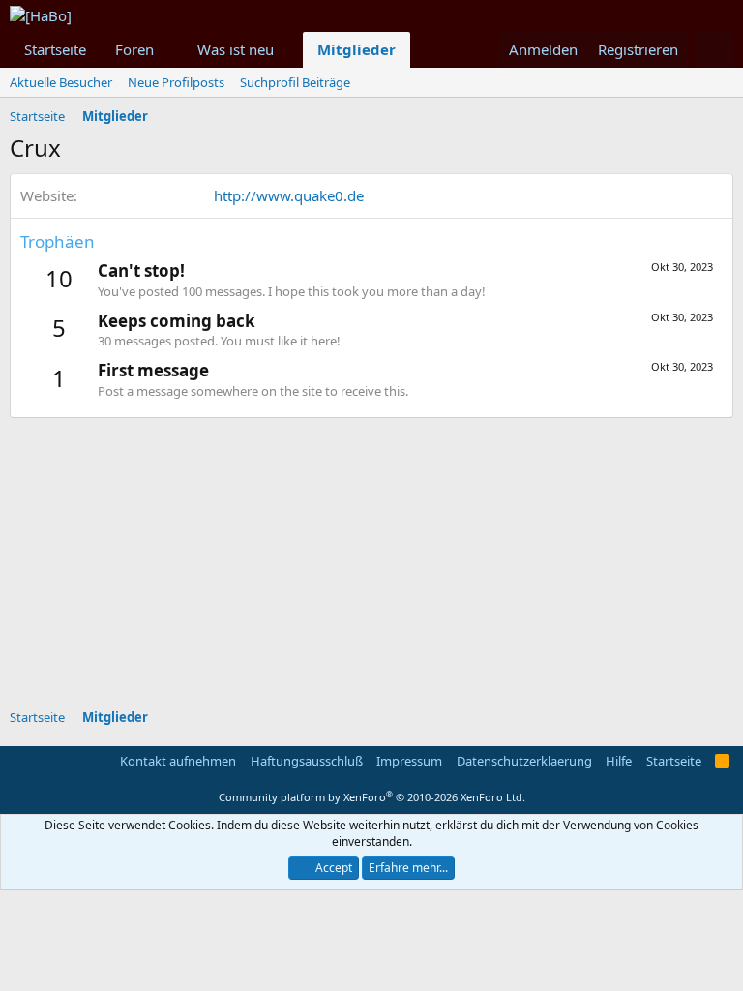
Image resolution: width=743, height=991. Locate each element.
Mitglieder (356, 49)
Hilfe (619, 760)
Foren (134, 49)
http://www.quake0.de (289, 195)
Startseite (55, 49)
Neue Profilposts (176, 82)
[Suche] (714, 50)
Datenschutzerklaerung (524, 760)
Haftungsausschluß (307, 760)
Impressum (409, 760)
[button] (169, 50)
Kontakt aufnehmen (178, 760)
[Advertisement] (376, 553)
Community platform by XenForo (372, 797)
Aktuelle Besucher (61, 82)
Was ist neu (235, 49)
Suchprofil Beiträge (295, 82)
